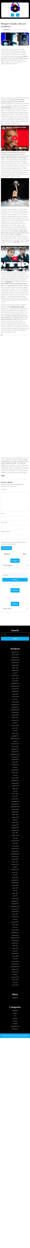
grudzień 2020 (15, 780)
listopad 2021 (15, 751)
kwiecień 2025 (15, 675)
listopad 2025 (15, 657)
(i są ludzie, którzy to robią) (17, 306)
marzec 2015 (15, 924)
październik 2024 (15, 686)
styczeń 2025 (15, 681)
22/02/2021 (6, 29)
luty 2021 (15, 775)
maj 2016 (15, 890)
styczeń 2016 (15, 898)
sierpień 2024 (15, 691)
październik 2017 (15, 854)
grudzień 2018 (15, 827)
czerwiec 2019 (15, 817)
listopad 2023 (15, 707)
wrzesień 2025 (15, 662)
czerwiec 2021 (15, 764)
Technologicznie (15, 1026)
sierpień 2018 (15, 830)
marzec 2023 (15, 728)
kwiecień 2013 (15, 977)
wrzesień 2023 (15, 712)
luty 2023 (15, 730)
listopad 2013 (15, 964)
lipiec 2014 (15, 945)
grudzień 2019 (15, 801)
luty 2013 (15, 982)
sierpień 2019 (15, 812)
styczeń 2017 (15, 877)
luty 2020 (15, 796)
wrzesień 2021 (15, 757)
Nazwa (3, 513)
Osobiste (15, 1023)
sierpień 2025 (15, 665)
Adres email (4, 522)
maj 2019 (15, 819)
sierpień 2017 (15, 859)
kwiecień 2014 (15, 953)
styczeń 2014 (15, 961)
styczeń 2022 (15, 746)
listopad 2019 (15, 804)
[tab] (12, 15)
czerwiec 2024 (15, 696)
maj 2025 (15, 673)
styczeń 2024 (15, 701)
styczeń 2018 (15, 846)
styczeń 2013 (15, 985)
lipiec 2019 (15, 814)
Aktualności (15, 1010)
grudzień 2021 (15, 749)
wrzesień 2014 (15, 940)
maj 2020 (15, 791)
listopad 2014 (15, 935)
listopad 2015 (15, 903)
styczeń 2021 (15, 778)
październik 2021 (15, 754)
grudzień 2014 (15, 932)
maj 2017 (15, 867)
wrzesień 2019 (15, 809)
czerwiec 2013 (15, 971)
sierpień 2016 (15, 885)
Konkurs (15, 1021)
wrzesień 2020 (15, 785)
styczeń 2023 (15, 733)
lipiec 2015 (15, 914)
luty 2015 (15, 927)
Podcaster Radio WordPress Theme (11, 1035)
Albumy (15, 1013)
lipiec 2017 (15, 861)
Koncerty (15, 1018)
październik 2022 (15, 738)
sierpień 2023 (15, 715)
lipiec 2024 (15, 694)
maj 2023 (15, 722)
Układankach (9, 281)
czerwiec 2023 (15, 720)
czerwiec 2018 (15, 835)
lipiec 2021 (15, 762)
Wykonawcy (15, 1029)
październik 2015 (15, 906)
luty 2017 (15, 874)
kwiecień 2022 (15, 743)
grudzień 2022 (15, 736)
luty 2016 (15, 895)
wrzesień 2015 (15, 909)
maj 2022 (15, 741)
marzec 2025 (15, 678)
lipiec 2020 (15, 788)
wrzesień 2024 (15, 688)
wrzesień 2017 (15, 856)
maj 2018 (15, 838)
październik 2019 (15, 806)
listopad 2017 (15, 851)
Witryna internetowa (6, 531)
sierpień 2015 (15, 911)
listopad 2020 (15, 783)
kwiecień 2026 (15, 652)
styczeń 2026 (15, 654)
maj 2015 (15, 919)
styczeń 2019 (15, 825)
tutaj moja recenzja (6, 107)
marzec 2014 (15, 956)
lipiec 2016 (15, 888)
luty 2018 (15, 843)
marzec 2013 (15, 979)
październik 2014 (15, 937)
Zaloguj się (15, 997)
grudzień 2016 (15, 880)
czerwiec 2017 (15, 864)
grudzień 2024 (15, 683)
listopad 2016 (15, 882)
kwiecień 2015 (15, 922)
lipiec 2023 (15, 717)
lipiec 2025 (15, 667)
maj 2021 (15, 767)
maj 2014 (15, 951)
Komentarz (4, 489)
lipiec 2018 (15, 833)
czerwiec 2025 (15, 670)
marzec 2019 (15, 822)
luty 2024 (15, 699)
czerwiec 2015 (15, 916)
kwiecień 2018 (15, 840)
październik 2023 (15, 709)
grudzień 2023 (15, 704)
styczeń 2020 (15, 798)
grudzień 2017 (15, 848)
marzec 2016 (15, 893)
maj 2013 (15, 974)
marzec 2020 (15, 793)
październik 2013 (15, 966)
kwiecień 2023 (15, 725)
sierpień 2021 (15, 759)
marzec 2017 (15, 872)
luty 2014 (15, 958)
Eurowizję (16, 241)
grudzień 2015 (15, 901)
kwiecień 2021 (15, 770)
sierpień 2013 (15, 969)
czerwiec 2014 (15, 948)
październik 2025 (15, 660)
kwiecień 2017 (15, 869)
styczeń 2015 (15, 930)
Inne (15, 1015)
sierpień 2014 (15, 943)
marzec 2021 (15, 772)
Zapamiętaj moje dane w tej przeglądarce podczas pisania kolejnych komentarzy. (13, 543)
